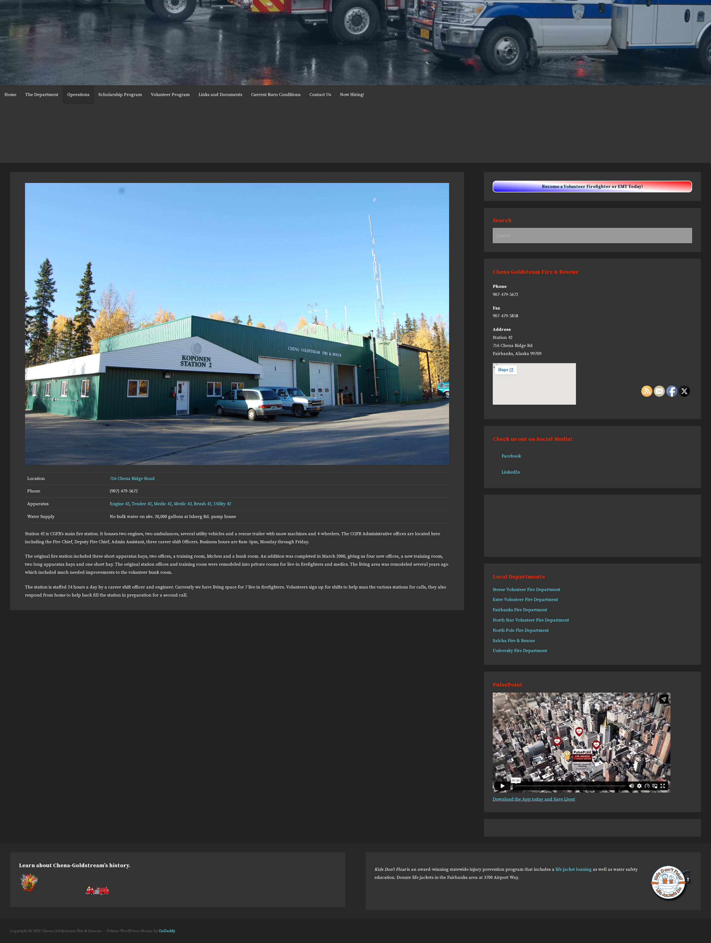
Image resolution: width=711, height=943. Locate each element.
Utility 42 (222, 504)
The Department (41, 94)
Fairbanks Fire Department (520, 610)
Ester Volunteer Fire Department (525, 599)
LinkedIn (511, 472)
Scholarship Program (120, 94)
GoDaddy (167, 931)
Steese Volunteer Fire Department (526, 589)
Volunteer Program (170, 94)
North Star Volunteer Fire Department (531, 620)
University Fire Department (520, 650)
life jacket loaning (573, 869)
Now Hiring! (352, 94)
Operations (78, 94)
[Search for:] (592, 235)
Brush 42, (204, 504)
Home (10, 94)
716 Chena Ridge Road (132, 478)
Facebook (511, 456)
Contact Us (320, 94)
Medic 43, (183, 504)
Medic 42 (163, 504)
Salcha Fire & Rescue (514, 640)
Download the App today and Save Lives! (534, 799)
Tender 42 (142, 504)
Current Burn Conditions (276, 94)
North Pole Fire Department (521, 630)
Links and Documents (220, 94)
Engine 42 (119, 504)
